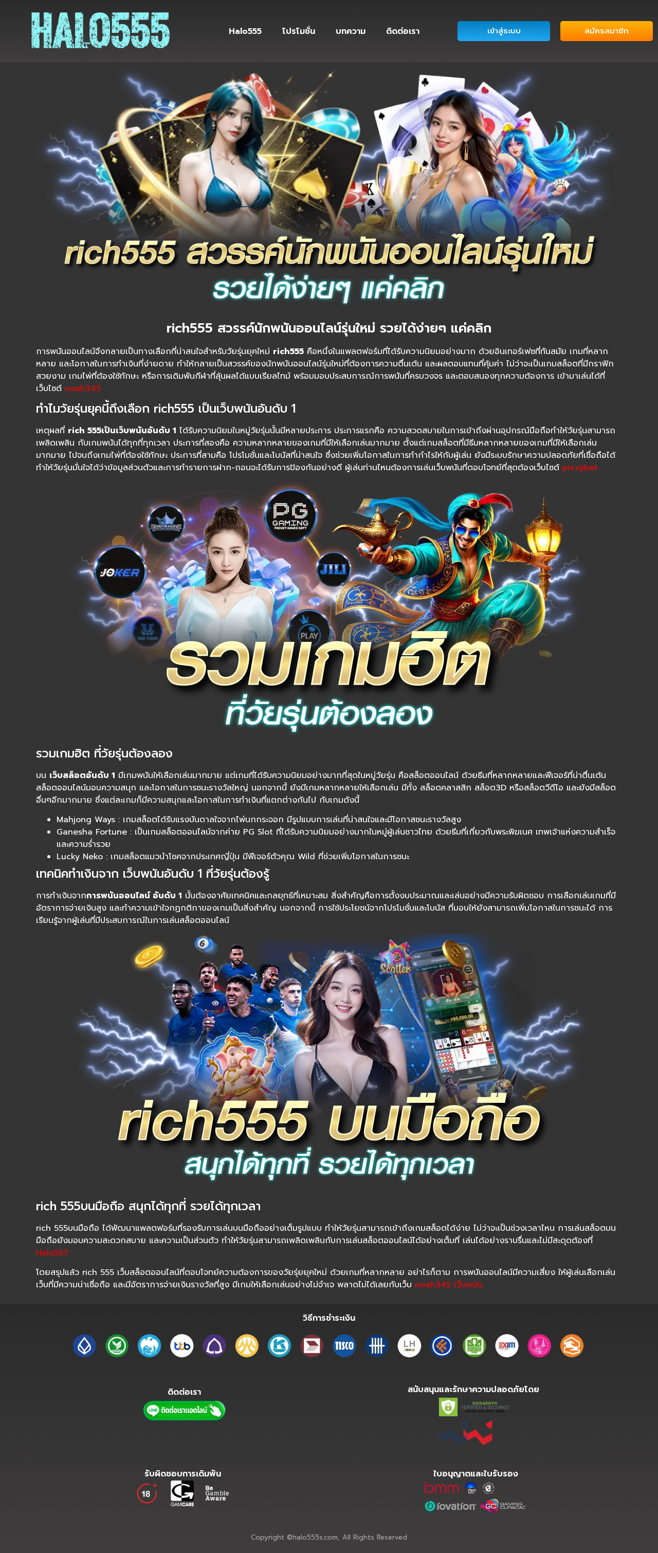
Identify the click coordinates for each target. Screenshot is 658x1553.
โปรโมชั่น (298, 31)
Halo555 (245, 31)
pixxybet (580, 467)
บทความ (350, 31)
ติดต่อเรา (402, 31)
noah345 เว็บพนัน (449, 1285)
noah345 (83, 388)
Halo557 (52, 1253)
